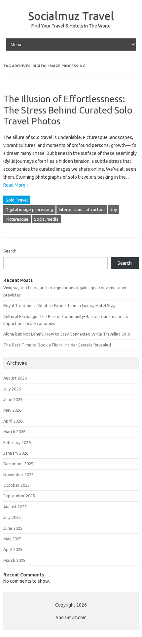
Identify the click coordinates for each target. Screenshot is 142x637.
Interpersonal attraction (82, 209)
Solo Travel (17, 200)
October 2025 (16, 485)
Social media (46, 219)
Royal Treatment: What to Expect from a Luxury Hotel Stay (59, 305)
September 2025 (19, 495)
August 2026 (15, 378)
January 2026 (15, 453)
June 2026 (12, 399)
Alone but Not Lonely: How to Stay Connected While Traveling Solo (66, 334)
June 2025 (12, 528)
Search (10, 251)
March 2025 (14, 560)
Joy (113, 209)
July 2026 (12, 389)
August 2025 (15, 506)
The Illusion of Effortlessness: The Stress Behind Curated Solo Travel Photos (67, 110)
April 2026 (12, 421)
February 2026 (17, 442)
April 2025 (12, 549)
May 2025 (12, 538)
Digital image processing (29, 209)
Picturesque (17, 219)
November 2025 (18, 474)
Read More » (16, 185)
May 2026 (12, 410)
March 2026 (14, 431)
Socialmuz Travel (71, 15)
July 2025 (12, 517)
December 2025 (18, 463)
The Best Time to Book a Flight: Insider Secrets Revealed (57, 344)
